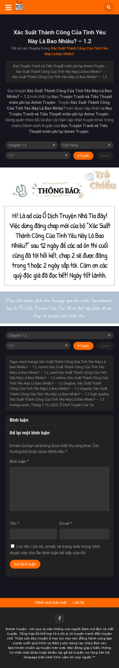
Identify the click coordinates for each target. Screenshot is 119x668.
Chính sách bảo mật (50, 602)
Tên (14, 523)
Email (66, 523)
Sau (103, 156)
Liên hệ (78, 602)
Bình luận (19, 461)
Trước (84, 156)
